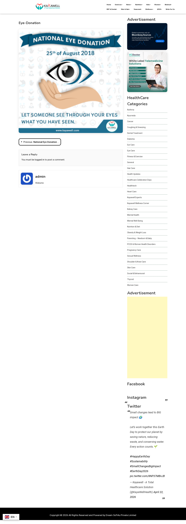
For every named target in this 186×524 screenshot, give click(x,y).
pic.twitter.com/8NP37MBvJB (147, 476)
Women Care (132, 285)
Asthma (130, 110)
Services (118, 5)
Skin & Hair (125, 9)
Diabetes (131, 139)
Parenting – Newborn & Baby (139, 238)
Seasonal (137, 9)
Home (109, 5)
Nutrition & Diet (133, 227)
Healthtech (132, 186)
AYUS (159, 9)
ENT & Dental (111, 9)
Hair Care (131, 168)
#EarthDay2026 (139, 471)
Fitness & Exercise (135, 156)
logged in (39, 159)
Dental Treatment (134, 133)
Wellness (148, 9)
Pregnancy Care (134, 250)
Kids (148, 5)
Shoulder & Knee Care (136, 262)
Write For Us (170, 9)
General (130, 162)
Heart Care (131, 191)
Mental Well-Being (135, 221)
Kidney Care (132, 209)
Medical (168, 5)
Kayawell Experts (134, 197)
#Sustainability (139, 461)
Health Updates (133, 174)
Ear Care (131, 145)
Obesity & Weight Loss (136, 232)
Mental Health (133, 215)
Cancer (130, 121)
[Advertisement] (147, 337)
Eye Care (131, 151)
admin (40, 176)
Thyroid (130, 279)
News (128, 5)
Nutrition (138, 5)
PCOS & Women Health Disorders (141, 244)
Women (157, 5)
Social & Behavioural (136, 273)
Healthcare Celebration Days (139, 180)
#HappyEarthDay (140, 456)
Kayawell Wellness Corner (138, 203)
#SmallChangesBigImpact (145, 466)
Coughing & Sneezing (136, 127)
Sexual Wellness (134, 256)
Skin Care (131, 267)
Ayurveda (131, 115)
